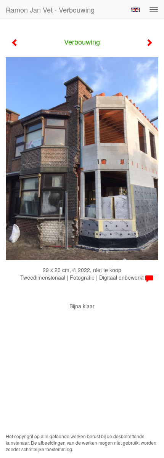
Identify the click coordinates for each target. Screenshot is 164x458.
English (135, 10)
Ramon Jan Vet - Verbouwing (50, 9)
